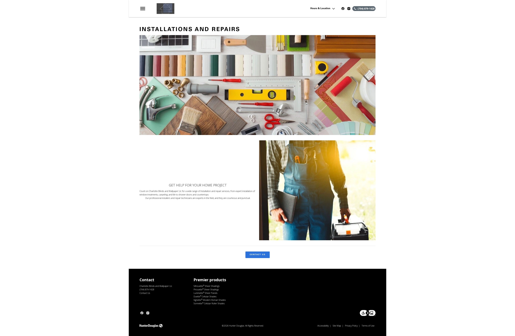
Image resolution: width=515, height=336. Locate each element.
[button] (142, 8)
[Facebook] (343, 8)
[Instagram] (348, 8)
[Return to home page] (195, 9)
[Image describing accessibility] (368, 313)
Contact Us (257, 255)
